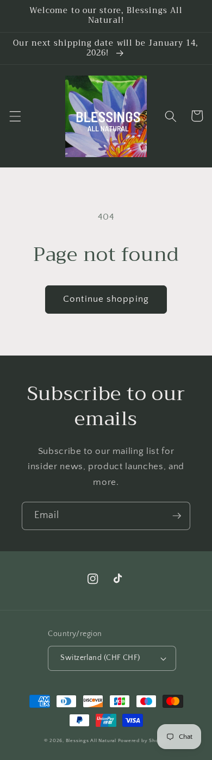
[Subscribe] (177, 516)
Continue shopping (106, 299)
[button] (15, 116)
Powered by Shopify (143, 740)
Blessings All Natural (92, 740)
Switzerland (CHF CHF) (100, 657)
